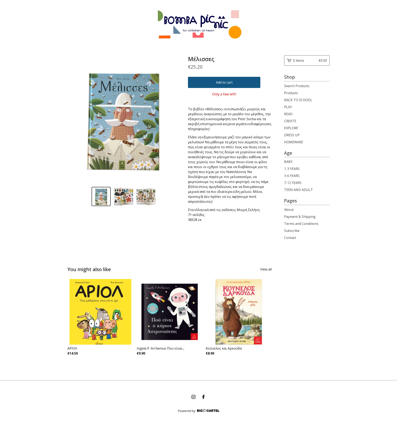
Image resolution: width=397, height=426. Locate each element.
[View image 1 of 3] (101, 196)
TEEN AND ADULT (298, 189)
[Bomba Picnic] (198, 24)
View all (266, 269)
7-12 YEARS (292, 182)
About (289, 209)
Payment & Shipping (300, 216)
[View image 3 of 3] (146, 196)
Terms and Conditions (301, 223)
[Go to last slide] (73, 120)
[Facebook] (203, 397)
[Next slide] (174, 120)
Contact (290, 237)
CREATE (290, 121)
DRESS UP (292, 135)
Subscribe (291, 230)
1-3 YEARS (292, 168)
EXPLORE (291, 128)
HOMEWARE (293, 142)
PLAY (288, 107)
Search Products (296, 86)
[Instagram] (193, 397)
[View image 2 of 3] (123, 196)
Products (291, 93)
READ (288, 114)
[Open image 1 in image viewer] (123, 119)
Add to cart (224, 82)
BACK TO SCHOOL (298, 100)
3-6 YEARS (292, 175)
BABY (288, 161)
